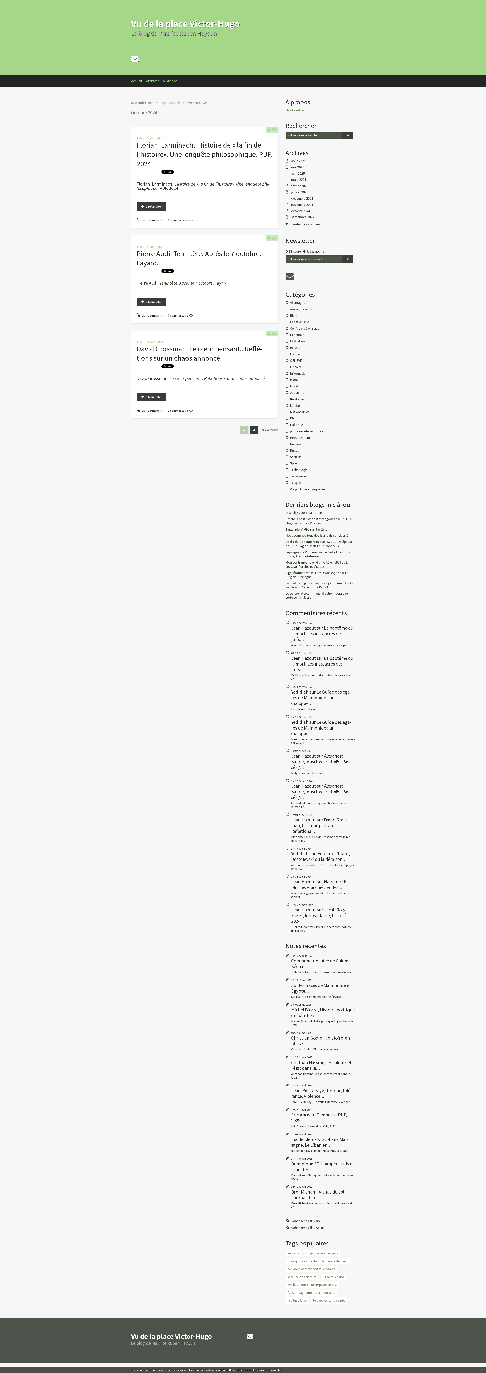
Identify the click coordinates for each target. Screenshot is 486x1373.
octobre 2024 (300, 211)
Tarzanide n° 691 (297, 529)
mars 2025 (298, 180)
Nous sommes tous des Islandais (309, 535)
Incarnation (314, 512)
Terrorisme (298, 476)
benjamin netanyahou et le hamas (311, 1269)
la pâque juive (297, 1300)
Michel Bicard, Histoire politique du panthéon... (323, 1012)
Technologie (299, 469)
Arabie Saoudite (301, 309)
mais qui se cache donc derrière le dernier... (317, 1261)
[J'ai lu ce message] (482, 1369)
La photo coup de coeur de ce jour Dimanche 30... (320, 583)
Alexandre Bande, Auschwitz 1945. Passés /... (321, 761)
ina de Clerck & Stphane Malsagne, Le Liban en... (319, 1142)
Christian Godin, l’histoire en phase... (320, 1041)
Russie (294, 450)
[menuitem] (138, 81)
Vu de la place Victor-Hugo (185, 24)
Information (298, 373)
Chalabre (305, 597)
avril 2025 (298, 173)
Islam (294, 379)
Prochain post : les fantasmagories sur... (314, 519)
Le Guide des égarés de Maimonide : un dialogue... (321, 697)
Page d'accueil (169, 102)
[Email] (135, 58)
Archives (152, 80)
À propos (170, 80)
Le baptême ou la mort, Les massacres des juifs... (322, 633)
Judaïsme (297, 392)
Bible (293, 315)
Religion (296, 444)
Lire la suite (153, 206)
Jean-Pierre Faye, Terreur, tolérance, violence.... (321, 1093)
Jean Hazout (303, 628)
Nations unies (299, 412)
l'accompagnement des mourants (311, 1292)
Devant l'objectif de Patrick (310, 587)
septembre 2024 (142, 102)
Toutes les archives (305, 224)
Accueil (136, 80)
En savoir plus (274, 1369)
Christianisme (299, 322)
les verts (293, 1253)
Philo (293, 418)
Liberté (343, 535)
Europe (295, 347)
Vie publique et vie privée (307, 489)
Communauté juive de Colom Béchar (319, 964)
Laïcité (295, 405)
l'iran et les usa (333, 1277)
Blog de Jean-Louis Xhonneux (318, 546)
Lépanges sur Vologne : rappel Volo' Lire (313, 552)
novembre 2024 (196, 102)
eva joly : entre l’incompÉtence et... (312, 1284)
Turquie (295, 482)
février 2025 (299, 186)
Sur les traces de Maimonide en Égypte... (321, 988)
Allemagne (297, 302)
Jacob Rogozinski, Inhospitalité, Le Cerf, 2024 (319, 915)
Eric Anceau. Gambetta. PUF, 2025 (319, 1118)
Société (295, 457)
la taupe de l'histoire (301, 1277)
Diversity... (293, 512)
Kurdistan (297, 399)
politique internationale (306, 431)
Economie (297, 334)
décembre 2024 (302, 198)
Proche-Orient (300, 437)
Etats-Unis (297, 341)
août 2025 (298, 161)
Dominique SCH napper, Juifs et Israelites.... (322, 1166)
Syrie (293, 463)
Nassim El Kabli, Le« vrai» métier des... (320, 884)
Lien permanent (152, 220)
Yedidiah (299, 692)
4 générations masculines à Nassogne (312, 573)
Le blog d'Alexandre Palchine (319, 521)
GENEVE (296, 360)
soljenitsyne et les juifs (322, 1253)
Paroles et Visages (312, 566)
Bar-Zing (321, 529)
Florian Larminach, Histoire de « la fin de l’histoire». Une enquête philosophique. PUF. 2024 (204, 154)
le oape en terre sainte (329, 1300)
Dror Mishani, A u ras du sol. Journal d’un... (318, 1195)
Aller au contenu (12, 3)
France (295, 354)
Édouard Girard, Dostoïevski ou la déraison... (320, 856)
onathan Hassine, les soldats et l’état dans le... (321, 1065)
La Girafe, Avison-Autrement (318, 554)
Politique (296, 424)
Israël (294, 386)
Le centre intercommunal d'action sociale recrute (317, 595)
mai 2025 (297, 167)
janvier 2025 (299, 192)
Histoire (295, 367)
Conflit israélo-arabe (304, 328)
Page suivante (269, 429)
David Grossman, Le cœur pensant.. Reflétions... (320, 825)
